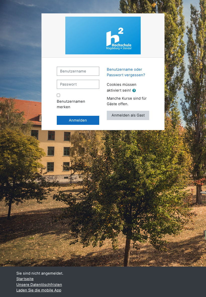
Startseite (25, 279)
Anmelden (78, 120)
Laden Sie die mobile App (38, 290)
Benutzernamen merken (71, 104)
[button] (135, 91)
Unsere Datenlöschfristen (39, 284)
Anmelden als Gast (128, 115)
